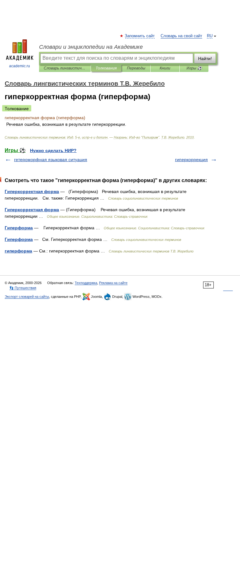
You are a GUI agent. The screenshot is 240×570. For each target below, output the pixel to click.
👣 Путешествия (22, 288)
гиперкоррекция (191, 159)
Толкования (106, 68)
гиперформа (18, 250)
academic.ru (19, 66)
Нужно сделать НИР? (53, 150)
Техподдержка (86, 283)
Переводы (136, 68)
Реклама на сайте (113, 283)
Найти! (205, 58)
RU (209, 36)
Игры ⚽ (194, 68)
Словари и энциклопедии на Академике (91, 47)
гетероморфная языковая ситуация (50, 159)
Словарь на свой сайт (181, 36)
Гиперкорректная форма (32, 191)
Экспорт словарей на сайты (27, 296)
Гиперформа (19, 227)
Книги (165, 68)
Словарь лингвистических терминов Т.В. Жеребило (65, 68)
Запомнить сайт (140, 36)
